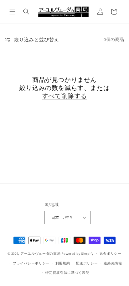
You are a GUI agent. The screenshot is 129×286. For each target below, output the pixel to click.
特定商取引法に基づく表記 (67, 272)
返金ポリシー (110, 253)
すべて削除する (64, 96)
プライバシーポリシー (31, 263)
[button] (12, 11)
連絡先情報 (113, 263)
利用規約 (62, 263)
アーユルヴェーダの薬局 (40, 253)
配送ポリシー (87, 263)
